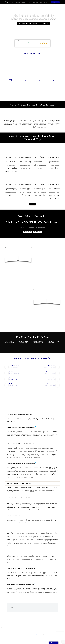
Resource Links (45, 628)
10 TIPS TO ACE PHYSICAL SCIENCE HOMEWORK (23, 342)
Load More (32, 204)
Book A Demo (27, 231)
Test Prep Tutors (36, 635)
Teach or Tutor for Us (56, 627)
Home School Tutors (36, 629)
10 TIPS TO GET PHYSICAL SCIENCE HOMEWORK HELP (9, 342)
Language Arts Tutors (27, 635)
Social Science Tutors (27, 634)
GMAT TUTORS (16, 627)
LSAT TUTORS (16, 628)
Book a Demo (55, 2)
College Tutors (35, 633)
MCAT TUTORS (16, 629)
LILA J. (39, 156)
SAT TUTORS (7, 627)
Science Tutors (26, 628)
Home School (35, 2)
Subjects (29, 2)
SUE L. (54, 156)
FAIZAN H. (39, 183)
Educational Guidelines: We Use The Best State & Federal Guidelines (18, 326)
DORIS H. (11, 156)
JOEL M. (11, 183)
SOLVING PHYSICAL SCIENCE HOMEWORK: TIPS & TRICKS (38, 342)
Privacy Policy (47, 638)
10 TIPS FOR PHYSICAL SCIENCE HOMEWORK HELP (53, 342)
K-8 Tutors (35, 628)
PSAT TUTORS (7, 629)
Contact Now (37, 231)
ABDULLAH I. (54, 183)
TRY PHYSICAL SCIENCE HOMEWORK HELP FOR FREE (33, 23)
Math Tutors (26, 627)
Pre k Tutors (35, 627)
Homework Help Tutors (36, 631)
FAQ (12, 607)
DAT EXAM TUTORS (17, 630)
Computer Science (27, 629)
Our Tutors (45, 632)
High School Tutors (36, 632)
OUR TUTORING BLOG (45, 630)
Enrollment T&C (57, 638)
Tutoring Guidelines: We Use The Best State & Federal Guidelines (46, 279)
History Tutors (26, 632)
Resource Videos (46, 627)
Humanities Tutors (27, 631)
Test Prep (23, 2)
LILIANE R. (25, 183)
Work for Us (55, 628)
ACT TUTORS (7, 628)
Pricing (40, 2)
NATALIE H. (25, 156)
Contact (45, 2)
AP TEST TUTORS (7, 630)
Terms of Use (52, 638)
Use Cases (44, 633)
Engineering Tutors (27, 630)
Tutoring (18, 2)
